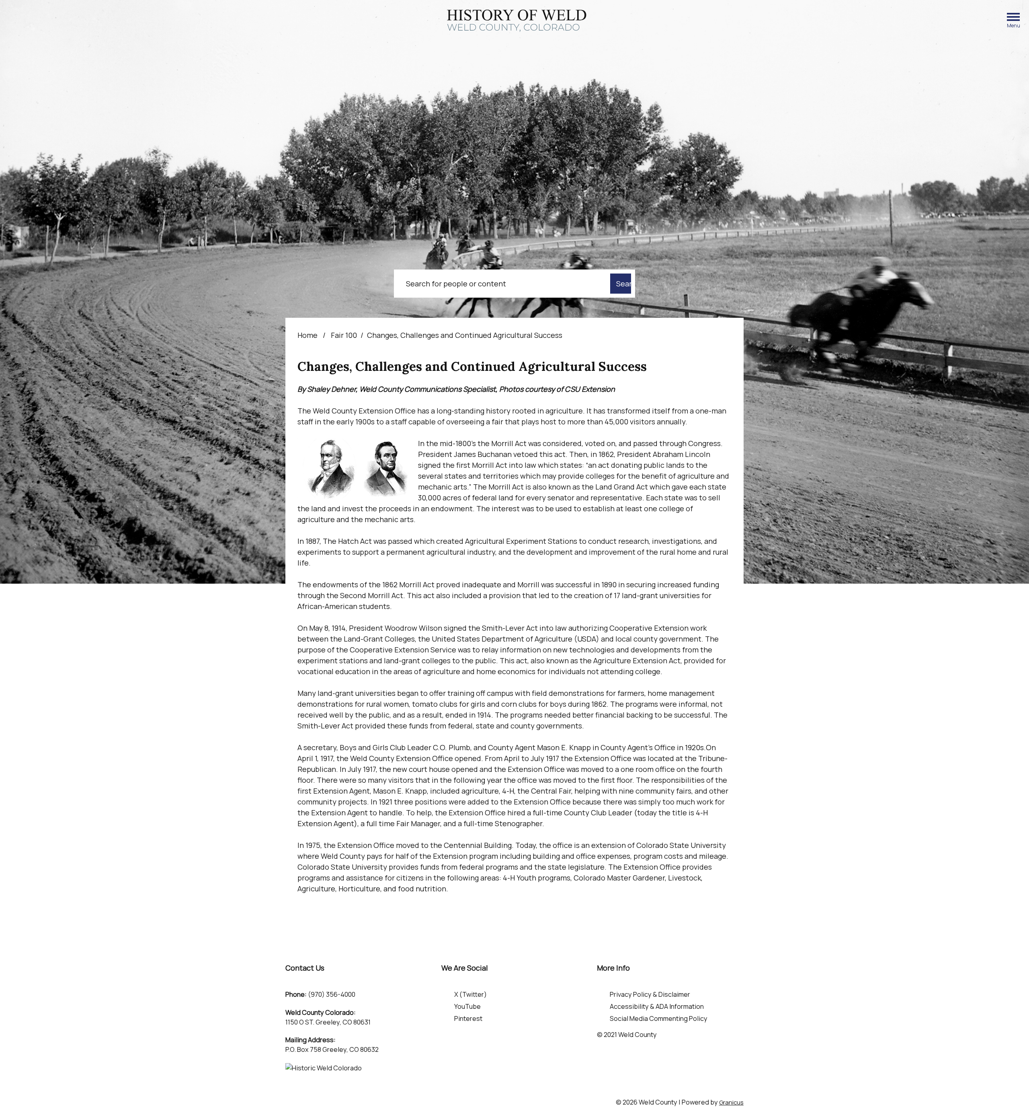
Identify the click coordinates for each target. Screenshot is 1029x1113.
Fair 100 (344, 335)
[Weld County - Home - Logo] (516, 21)
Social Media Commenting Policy (658, 1018)
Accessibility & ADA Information (657, 1006)
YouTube (467, 1006)
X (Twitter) (470, 994)
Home (307, 335)
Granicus (731, 1102)
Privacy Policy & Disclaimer (650, 994)
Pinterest (468, 1018)
